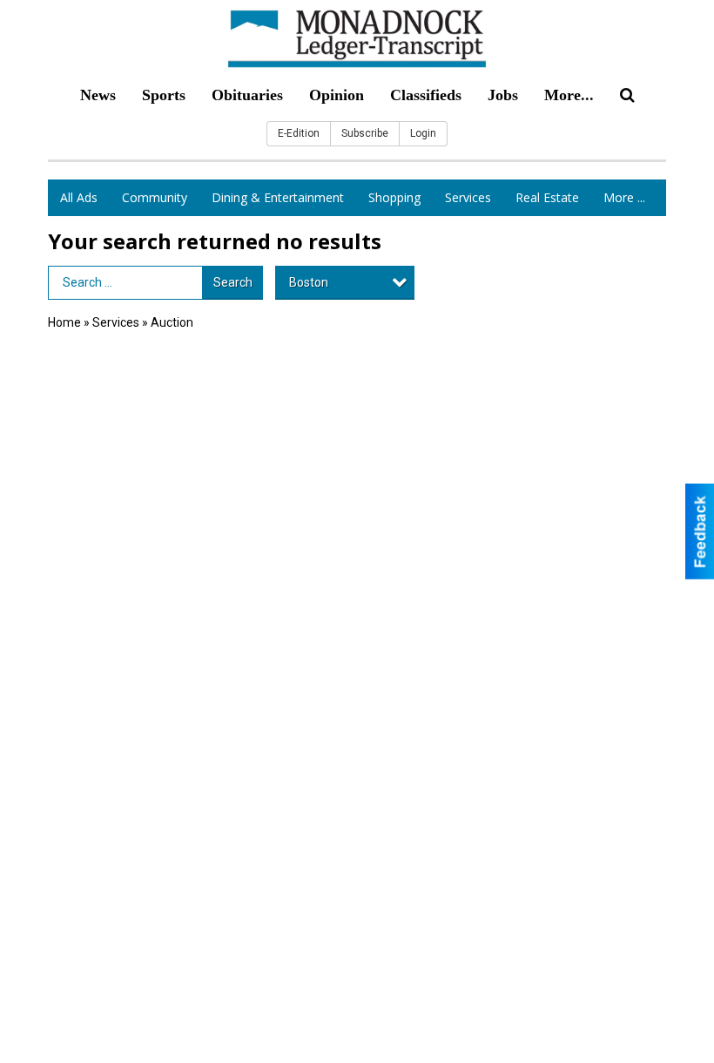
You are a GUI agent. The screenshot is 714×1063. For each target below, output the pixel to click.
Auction (172, 322)
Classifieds (425, 95)
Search (233, 282)
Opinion (336, 95)
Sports (163, 95)
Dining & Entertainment (278, 197)
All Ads (79, 197)
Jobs (503, 95)
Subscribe (364, 133)
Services (468, 197)
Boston (308, 282)
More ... (624, 197)
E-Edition (299, 133)
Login (423, 133)
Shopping (394, 197)
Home (64, 322)
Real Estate (547, 197)
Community (154, 197)
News (98, 95)
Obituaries (247, 95)
